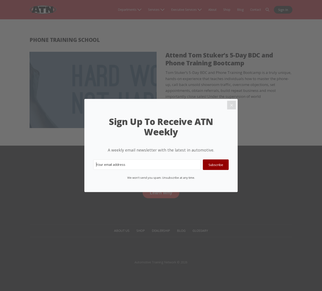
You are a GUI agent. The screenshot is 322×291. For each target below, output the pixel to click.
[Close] (231, 105)
